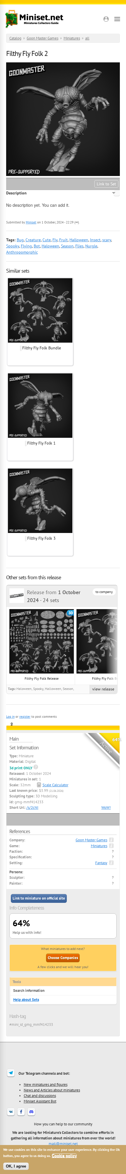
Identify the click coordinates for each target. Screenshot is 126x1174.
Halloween (78, 239)
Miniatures (72, 38)
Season (67, 246)
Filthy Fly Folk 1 (41, 443)
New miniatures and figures (45, 1084)
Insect (95, 239)
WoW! (106, 807)
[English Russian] (117, 193)
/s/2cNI (32, 807)
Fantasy (101, 862)
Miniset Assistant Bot (40, 1101)
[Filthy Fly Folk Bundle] (40, 341)
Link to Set (106, 184)
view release (103, 689)
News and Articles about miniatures (52, 1090)
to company (104, 591)
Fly (54, 239)
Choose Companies (63, 957)
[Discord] (31, 1115)
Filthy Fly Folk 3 (41, 538)
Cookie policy (64, 1156)
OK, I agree (16, 1166)
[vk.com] (11, 1115)
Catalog (15, 38)
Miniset (31, 222)
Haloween (50, 246)
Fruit (63, 239)
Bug (20, 239)
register (24, 717)
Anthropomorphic (22, 252)
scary (106, 239)
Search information (29, 990)
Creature (33, 239)
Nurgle (91, 246)
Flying (26, 246)
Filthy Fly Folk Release (42, 678)
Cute (46, 239)
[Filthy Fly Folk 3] (40, 532)
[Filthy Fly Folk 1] (40, 437)
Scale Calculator (55, 784)
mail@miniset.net (63, 1143)
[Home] (34, 19)
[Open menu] (117, 19)
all (87, 38)
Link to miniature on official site (39, 898)
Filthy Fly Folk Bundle (41, 348)
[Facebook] (21, 1115)
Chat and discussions (40, 1095)
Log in (10, 717)
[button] (106, 19)
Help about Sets (26, 999)
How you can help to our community (63, 1124)
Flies (79, 246)
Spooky (12, 246)
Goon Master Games (42, 38)
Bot (37, 246)
